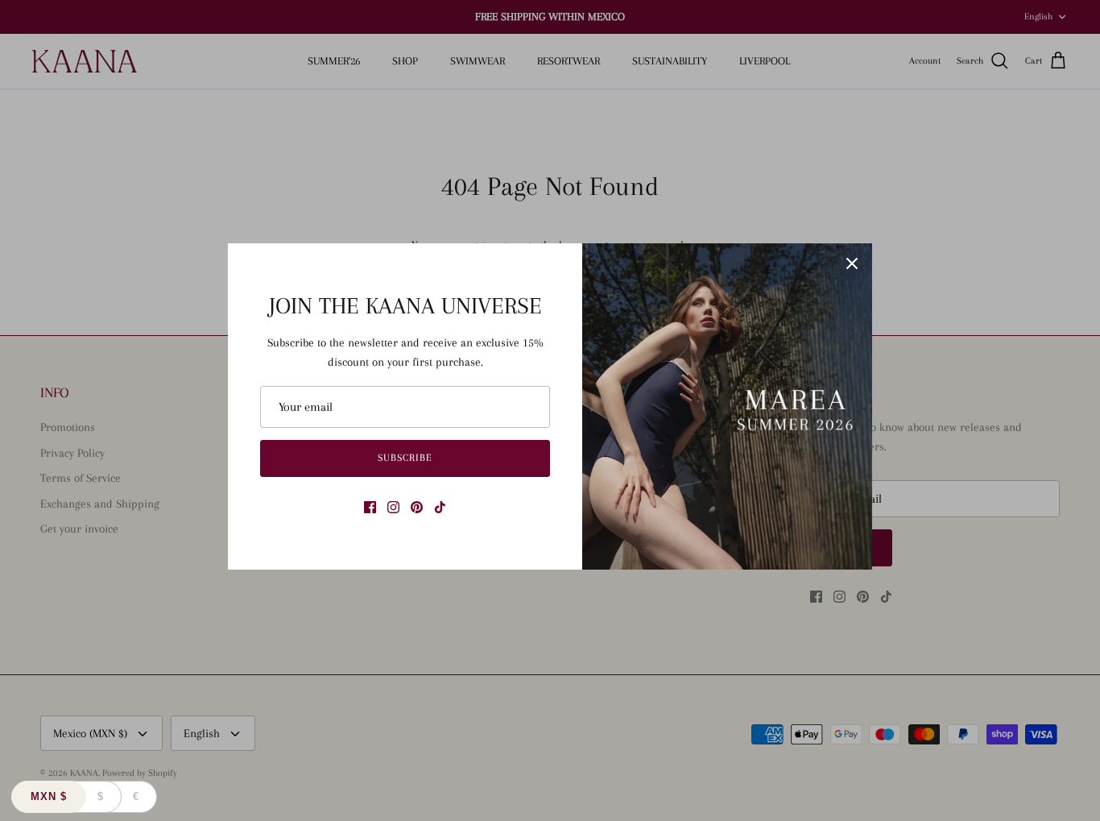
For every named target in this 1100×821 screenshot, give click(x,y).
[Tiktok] (440, 507)
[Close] (852, 263)
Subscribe (405, 457)
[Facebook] (370, 507)
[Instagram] (393, 507)
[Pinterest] (417, 507)
